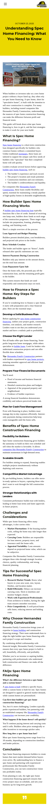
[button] (5, 4)
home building (19, 630)
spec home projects (35, 359)
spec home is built (12, 687)
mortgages (23, 154)
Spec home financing (12, 145)
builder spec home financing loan (19, 210)
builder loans (19, 346)
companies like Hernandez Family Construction (23, 449)
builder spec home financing (15, 170)
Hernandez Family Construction (21, 356)
